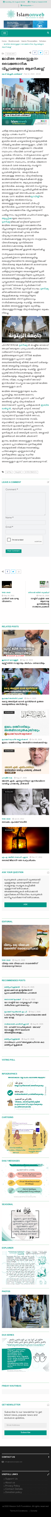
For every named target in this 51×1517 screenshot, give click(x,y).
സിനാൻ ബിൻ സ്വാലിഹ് (38, 593)
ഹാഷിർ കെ (7, 778)
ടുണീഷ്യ (6, 222)
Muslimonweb (14, 41)
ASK (25, 905)
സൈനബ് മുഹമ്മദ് (12, 1000)
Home (4, 41)
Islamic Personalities (29, 41)
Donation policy (13, 1492)
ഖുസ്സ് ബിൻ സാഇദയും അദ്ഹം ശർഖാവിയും (23, 663)
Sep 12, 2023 (27, 660)
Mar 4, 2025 (31, 698)
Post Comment (14, 551)
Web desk (6, 593)
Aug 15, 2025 (19, 960)
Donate (34, 1511)
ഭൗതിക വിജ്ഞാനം (31, 472)
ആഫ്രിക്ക (7, 218)
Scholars (42, 41)
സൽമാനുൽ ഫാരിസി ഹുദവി (16, 1024)
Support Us (11, 1479)
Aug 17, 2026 (21, 778)
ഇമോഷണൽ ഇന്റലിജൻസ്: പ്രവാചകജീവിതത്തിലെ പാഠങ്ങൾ (20, 992)
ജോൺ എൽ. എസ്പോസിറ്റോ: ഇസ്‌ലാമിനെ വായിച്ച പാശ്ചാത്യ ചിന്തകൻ (23, 782)
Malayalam (27, 6)
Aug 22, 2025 (29, 1039)
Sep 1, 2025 (35, 1012)
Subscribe (25, 1433)
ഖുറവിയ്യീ (35, 196)
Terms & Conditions (19, 1511)
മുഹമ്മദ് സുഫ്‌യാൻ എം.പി (15, 1012)
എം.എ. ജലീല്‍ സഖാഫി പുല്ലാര (15, 857)
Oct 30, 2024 (37, 739)
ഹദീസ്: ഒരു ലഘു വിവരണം (10, 600)
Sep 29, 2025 (29, 987)
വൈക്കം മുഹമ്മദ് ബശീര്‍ (14, 822)
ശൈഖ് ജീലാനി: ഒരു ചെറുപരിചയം (19, 860)
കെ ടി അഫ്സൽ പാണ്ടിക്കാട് (12, 74)
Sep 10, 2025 (30, 999)
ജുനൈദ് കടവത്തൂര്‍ (10, 660)
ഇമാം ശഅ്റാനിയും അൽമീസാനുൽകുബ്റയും (25, 743)
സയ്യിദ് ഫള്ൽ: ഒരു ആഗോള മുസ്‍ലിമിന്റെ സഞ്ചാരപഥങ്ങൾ (40, 603)
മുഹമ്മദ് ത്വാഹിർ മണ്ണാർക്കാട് (15, 740)
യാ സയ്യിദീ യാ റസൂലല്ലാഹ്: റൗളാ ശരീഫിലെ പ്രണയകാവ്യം (21, 1004)
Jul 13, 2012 (19, 819)
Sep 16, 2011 (9, 596)
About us (10, 1482)
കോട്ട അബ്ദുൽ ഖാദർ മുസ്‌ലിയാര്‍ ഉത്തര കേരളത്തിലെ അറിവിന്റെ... (22, 703)
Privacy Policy (12, 1486)
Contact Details (14, 1489)
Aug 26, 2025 (38, 1024)
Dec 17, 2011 (37, 857)
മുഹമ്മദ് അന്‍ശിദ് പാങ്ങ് (12, 699)
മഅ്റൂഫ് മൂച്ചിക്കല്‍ (12, 987)
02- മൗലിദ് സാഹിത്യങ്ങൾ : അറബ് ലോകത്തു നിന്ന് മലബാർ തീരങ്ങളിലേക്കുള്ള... (22, 1030)
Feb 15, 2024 (44, 596)
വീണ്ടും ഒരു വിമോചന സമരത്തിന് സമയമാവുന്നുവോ (20, 965)
